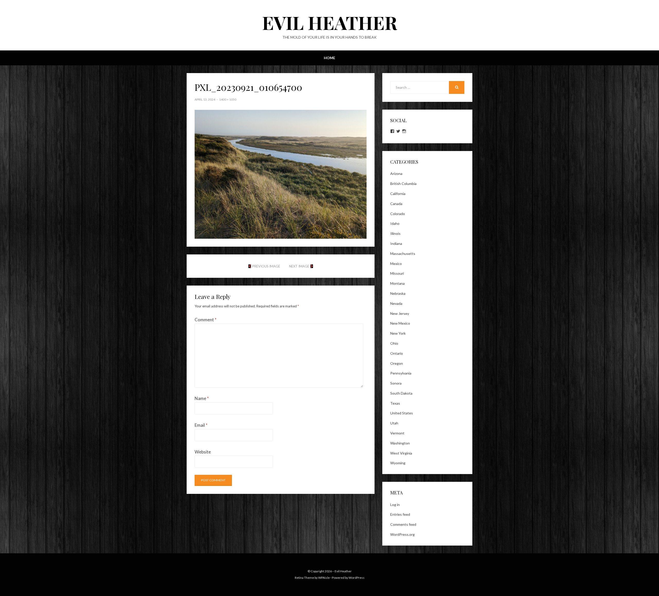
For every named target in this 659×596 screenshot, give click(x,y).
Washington (400, 443)
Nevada (396, 303)
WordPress (357, 578)
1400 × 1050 (227, 99)
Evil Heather (329, 22)
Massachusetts (402, 253)
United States (401, 413)
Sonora (396, 383)
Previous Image (266, 266)
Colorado (397, 213)
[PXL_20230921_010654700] (281, 173)
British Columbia (403, 183)
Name (202, 398)
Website (203, 452)
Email (201, 425)
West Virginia (401, 453)
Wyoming (397, 463)
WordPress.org (402, 534)
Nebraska (397, 293)
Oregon (396, 363)
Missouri (397, 273)
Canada (396, 203)
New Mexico (400, 323)
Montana (397, 283)
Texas (395, 403)
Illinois (395, 233)
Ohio (394, 343)
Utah (394, 423)
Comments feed (403, 524)
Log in (395, 504)
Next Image (299, 266)
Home (329, 58)
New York (398, 333)
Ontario (396, 353)
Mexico (396, 263)
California (397, 193)
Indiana (396, 243)
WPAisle (324, 578)
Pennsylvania (400, 373)
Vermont (397, 433)
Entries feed (400, 514)
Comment (205, 319)
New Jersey (399, 313)
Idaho (395, 223)
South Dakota (401, 393)
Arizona (396, 173)
